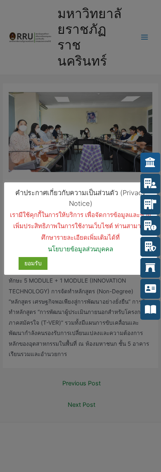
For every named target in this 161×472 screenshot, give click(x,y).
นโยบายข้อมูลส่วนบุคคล (80, 249)
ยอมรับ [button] (33, 263)
